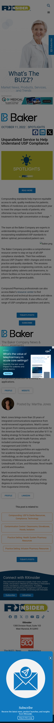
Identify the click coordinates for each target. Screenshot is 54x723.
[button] (50, 658)
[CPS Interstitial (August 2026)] (27, 377)
